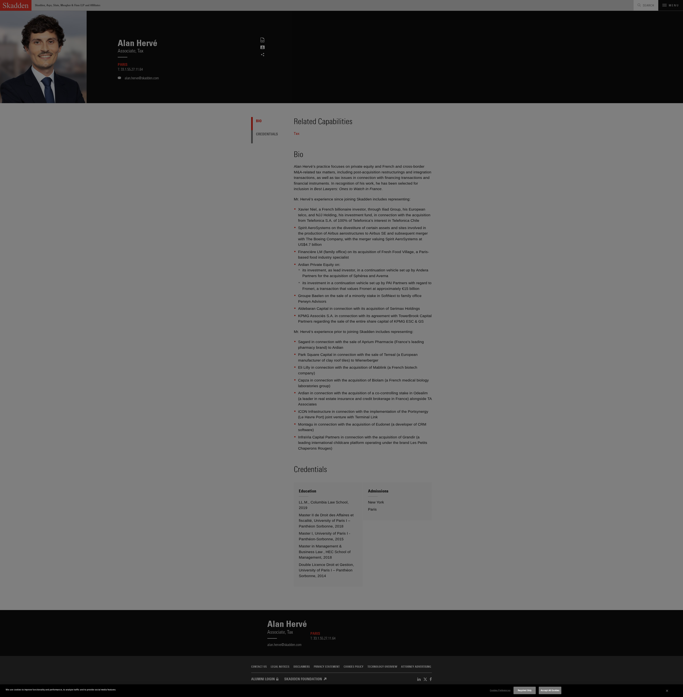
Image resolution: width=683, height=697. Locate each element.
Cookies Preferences (500, 690)
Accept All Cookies (550, 690)
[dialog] (341, 690)
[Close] (667, 690)
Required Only (525, 690)
